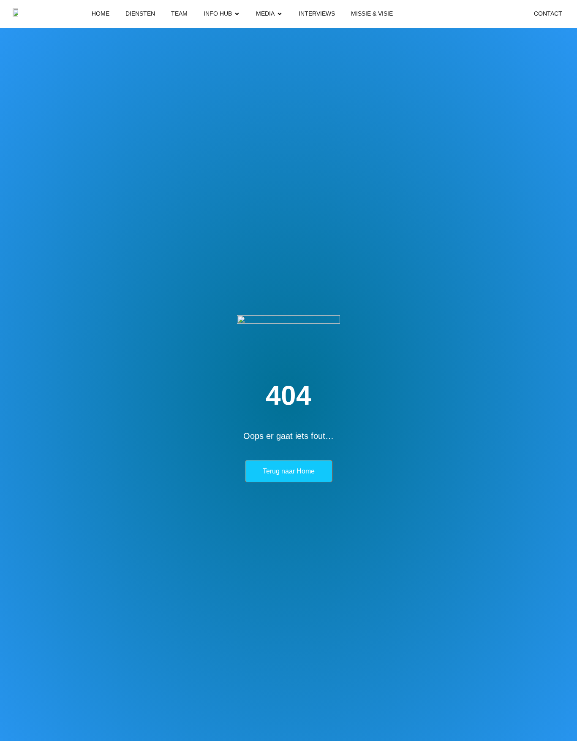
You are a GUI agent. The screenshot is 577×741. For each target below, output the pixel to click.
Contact (548, 13)
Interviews (317, 13)
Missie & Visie (372, 13)
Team (179, 13)
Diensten (140, 13)
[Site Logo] (17, 13)
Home (100, 13)
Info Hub (218, 13)
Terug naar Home (289, 471)
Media (265, 13)
